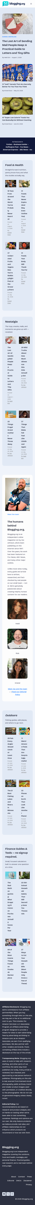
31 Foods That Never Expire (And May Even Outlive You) (24, 203)
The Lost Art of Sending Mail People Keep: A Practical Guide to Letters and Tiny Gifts (11, 369)
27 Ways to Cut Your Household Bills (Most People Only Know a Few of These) (24, 967)
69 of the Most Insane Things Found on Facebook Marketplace (11, 964)
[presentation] (17, 24)
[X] (8, 1194)
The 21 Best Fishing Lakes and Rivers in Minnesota (11, 802)
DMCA (18, 1180)
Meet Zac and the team (17, 689)
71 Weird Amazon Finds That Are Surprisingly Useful (24, 749)
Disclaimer (27, 1180)
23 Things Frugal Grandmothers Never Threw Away (11, 433)
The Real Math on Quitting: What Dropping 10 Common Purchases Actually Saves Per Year (10, 907)
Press (29, 1177)
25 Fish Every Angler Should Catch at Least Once (10, 748)
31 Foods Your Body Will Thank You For (24, 261)
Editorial (10, 1180)
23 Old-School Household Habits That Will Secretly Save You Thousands (24, 898)
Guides (5, 37)
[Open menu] (31, 3)
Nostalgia (12, 37)
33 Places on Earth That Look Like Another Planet (24, 803)
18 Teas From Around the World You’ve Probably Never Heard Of (11, 205)
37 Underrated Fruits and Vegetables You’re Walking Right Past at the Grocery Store (11, 271)
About (13, 1177)
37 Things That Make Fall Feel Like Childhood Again (24, 434)
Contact (21, 1177)
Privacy (29, 1184)
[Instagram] (12, 1194)
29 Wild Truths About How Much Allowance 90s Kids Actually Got (24, 362)
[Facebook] (4, 1194)
